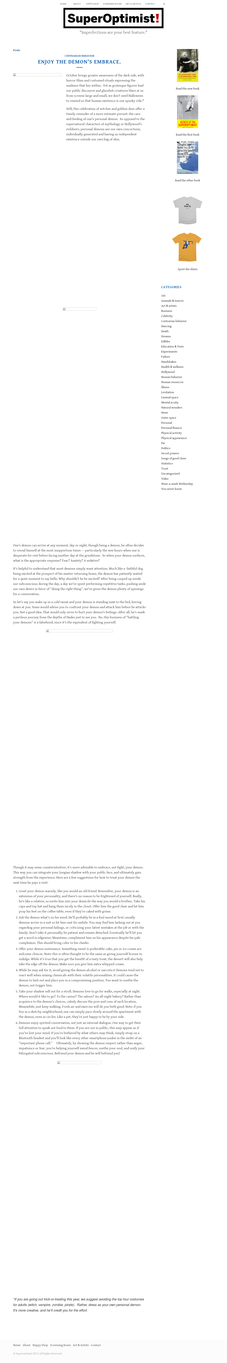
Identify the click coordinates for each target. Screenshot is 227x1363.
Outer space (168, 418)
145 (163, 296)
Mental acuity (170, 402)
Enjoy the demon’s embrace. (79, 62)
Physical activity (171, 433)
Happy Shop (40, 1345)
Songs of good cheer (173, 458)
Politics (165, 448)
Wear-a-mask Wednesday (177, 484)
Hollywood (168, 372)
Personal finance (171, 428)
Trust (164, 468)
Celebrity (167, 316)
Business (166, 311)
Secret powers (170, 453)
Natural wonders (171, 407)
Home (17, 1345)
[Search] (164, 4)
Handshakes (168, 362)
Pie (163, 443)
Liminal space (169, 397)
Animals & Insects (172, 301)
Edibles (165, 341)
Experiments (169, 351)
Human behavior (171, 377)
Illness (165, 387)
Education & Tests (172, 346)
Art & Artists (81, 1345)
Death (165, 331)
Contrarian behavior (79, 55)
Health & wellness (172, 367)
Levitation (167, 392)
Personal (166, 423)
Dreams (166, 336)
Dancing (166, 326)
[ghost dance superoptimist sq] (37, 188)
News (164, 412)
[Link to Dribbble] (211, 22)
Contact (96, 1345)
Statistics (167, 463)
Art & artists (169, 306)
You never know (171, 489)
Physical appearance (174, 438)
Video (164, 479)
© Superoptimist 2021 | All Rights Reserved (37, 1353)
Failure (165, 357)
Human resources (172, 382)
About (26, 1345)
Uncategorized (170, 473)
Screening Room (60, 1345)
